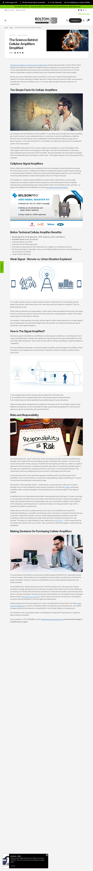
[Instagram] (83, 10)
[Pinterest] (20, 53)
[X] (81, 10)
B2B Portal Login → (84, 14)
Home (6, 27)
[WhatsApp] (23, 53)
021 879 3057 (21, 10)
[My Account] (83, 20)
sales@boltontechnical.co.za (52, 619)
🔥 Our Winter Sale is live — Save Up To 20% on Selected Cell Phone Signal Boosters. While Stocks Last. (47, 6)
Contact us (75, 20)
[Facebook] (79, 10)
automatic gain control (31, 596)
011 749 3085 (9, 10)
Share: (11, 52)
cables (67, 487)
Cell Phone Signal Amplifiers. (57, 187)
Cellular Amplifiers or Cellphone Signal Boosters (28, 65)
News (11, 27)
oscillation (59, 520)
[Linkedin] (86, 10)
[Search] (67, 20)
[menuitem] (10, 10)
